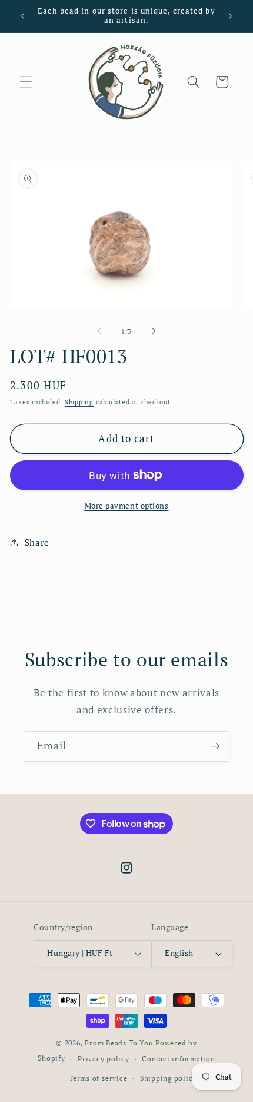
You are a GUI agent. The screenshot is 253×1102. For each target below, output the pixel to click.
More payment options (127, 505)
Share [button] (37, 542)
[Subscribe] (215, 746)
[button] (26, 82)
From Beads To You (119, 1042)
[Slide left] (99, 331)
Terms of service (98, 1078)
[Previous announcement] (23, 16)
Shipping (79, 402)
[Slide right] (154, 331)
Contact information (178, 1058)
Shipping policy (168, 1078)
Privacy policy (103, 1058)
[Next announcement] (231, 16)
